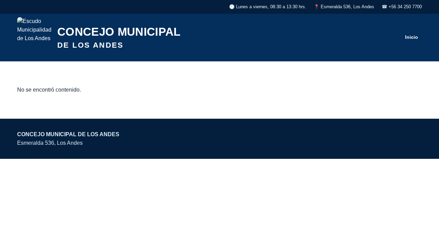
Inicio (411, 37)
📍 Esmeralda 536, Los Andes (344, 6)
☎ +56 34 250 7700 (402, 6)
